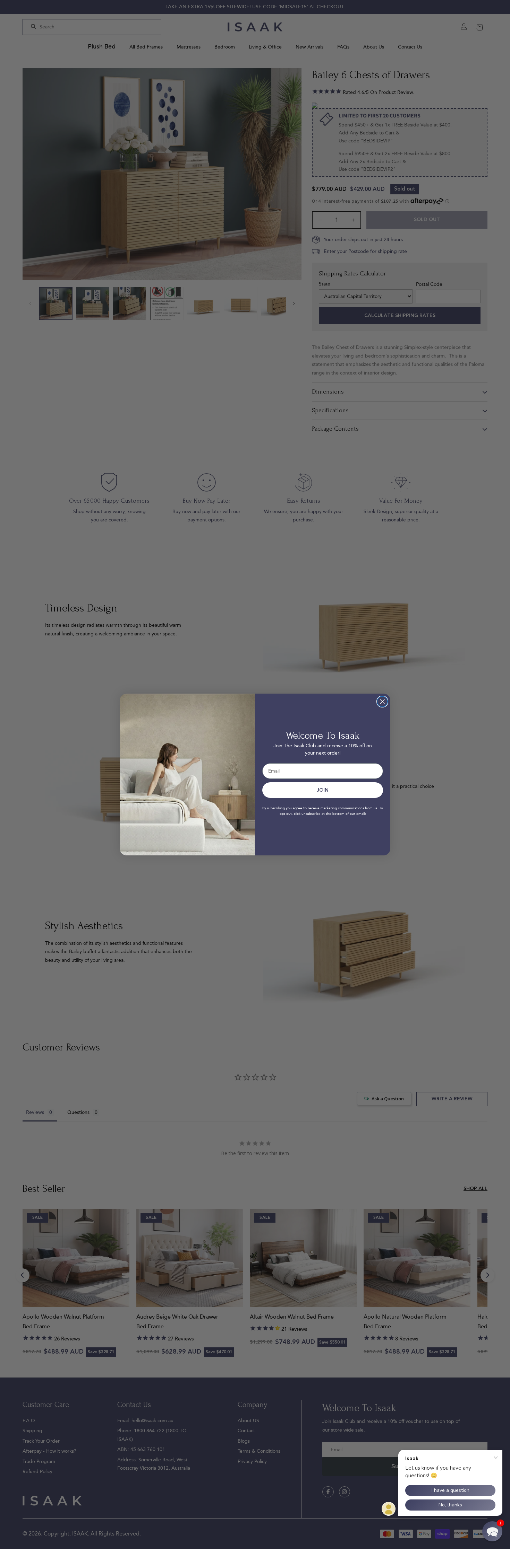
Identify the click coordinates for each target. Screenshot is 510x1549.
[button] (492, 1531)
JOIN (323, 790)
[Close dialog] (382, 701)
